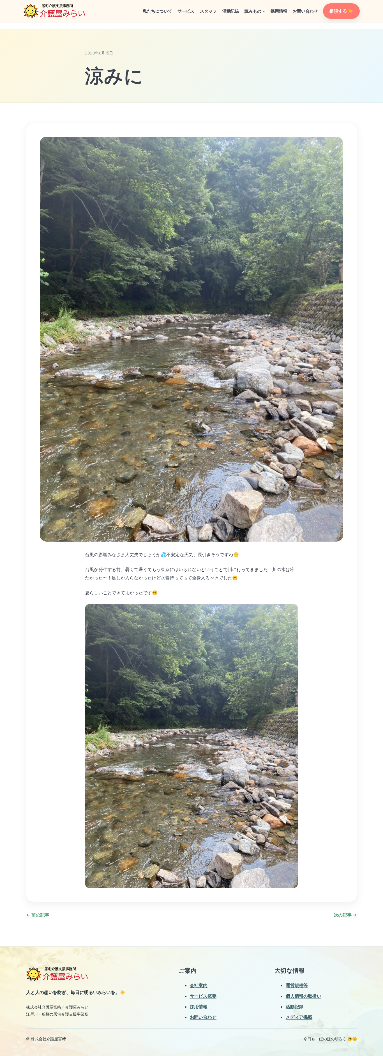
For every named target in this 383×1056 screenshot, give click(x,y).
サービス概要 (203, 996)
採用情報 (199, 1006)
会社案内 (199, 985)
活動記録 (295, 1006)
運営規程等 (297, 985)
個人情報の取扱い (303, 996)
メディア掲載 (299, 1017)
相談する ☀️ (341, 11)
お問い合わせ (203, 1017)
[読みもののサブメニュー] (263, 11)
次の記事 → (345, 915)
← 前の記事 (37, 915)
